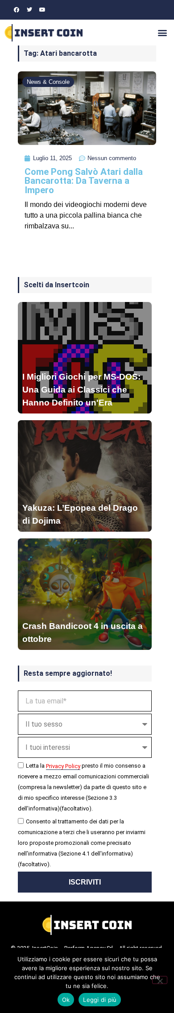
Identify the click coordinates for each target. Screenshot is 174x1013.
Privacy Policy (63, 766)
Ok (66, 999)
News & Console (48, 82)
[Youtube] (42, 9)
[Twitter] (29, 9)
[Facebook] (16, 9)
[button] (162, 32)
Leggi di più (99, 999)
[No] (159, 980)
